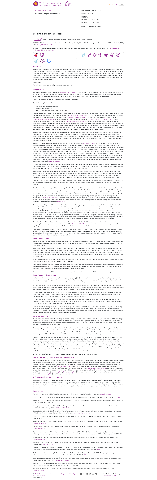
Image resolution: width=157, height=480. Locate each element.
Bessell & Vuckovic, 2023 (64, 366)
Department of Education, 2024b (101, 119)
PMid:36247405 (42, 423)
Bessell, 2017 (92, 368)
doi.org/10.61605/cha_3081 (43, 10)
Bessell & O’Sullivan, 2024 (50, 198)
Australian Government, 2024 (76, 117)
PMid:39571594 (39, 470)
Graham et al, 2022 (54, 161)
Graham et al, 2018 (89, 143)
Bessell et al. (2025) (78, 224)
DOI (119, 397)
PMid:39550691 (64, 408)
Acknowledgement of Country (65, 474)
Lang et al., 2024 (47, 374)
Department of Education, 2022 (75, 121)
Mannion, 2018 (101, 368)
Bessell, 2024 (61, 201)
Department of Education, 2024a (44, 119)
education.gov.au (39, 428)
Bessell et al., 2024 (56, 372)
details (37, 39)
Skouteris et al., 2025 (69, 372)
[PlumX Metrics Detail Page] (42, 61)
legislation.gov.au (105, 394)
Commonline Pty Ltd (109, 476)
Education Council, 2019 (67, 92)
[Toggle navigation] (121, 4)
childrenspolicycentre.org (82, 413)
